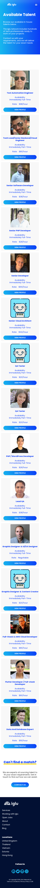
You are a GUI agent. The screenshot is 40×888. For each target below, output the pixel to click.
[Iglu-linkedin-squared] (22, 871)
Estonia (5, 851)
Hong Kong (7, 855)
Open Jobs (7, 817)
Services (6, 810)
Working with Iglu (10, 814)
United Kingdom (9, 840)
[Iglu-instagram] (26, 871)
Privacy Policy (25, 881)
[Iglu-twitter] (18, 871)
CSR (31, 881)
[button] (36, 5)
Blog (4, 828)
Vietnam (6, 848)
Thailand (6, 844)
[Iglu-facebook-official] (13, 871)
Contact (6, 824)
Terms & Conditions (13, 881)
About (5, 821)
